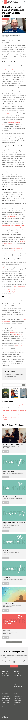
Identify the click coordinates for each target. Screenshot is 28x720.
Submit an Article (6, 704)
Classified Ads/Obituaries (7, 675)
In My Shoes (15, 525)
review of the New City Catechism (11, 291)
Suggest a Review (6, 702)
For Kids (19, 605)
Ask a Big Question (6, 700)
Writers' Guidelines (18, 686)
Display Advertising (6, 673)
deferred (12, 332)
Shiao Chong (20, 473)
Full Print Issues (17, 698)
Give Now (14, 666)
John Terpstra (19, 498)
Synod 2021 (17, 35)
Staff (15, 684)
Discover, (15, 605)
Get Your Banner (5, 696)
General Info (16, 673)
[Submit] (23, 385)
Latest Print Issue (18, 696)
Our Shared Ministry (13, 446)
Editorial (15, 473)
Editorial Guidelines (18, 675)
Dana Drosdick (6, 527)
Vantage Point (16, 552)
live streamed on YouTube (12, 70)
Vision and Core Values (19, 682)
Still (14, 498)
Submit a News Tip (6, 698)
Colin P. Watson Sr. (7, 633)
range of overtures (17, 334)
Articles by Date (17, 700)
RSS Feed (16, 704)
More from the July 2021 (14, 641)
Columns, (11, 473)
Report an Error (5, 706)
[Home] (12, 2)
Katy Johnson (6, 447)
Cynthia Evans (6, 554)
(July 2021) (9, 35)
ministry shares (13, 135)
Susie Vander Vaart (7, 606)
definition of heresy (13, 290)
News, (13, 35)
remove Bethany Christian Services (12, 207)
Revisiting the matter (12, 216)
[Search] (24, 2)
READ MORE (5, 451)
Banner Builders (17, 702)
